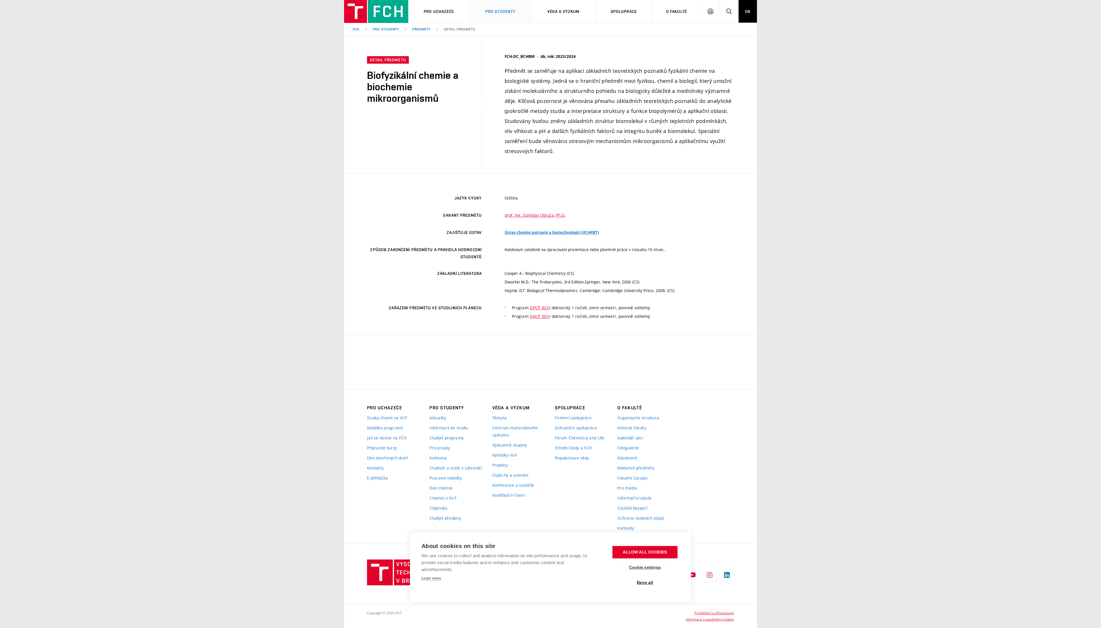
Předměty (421, 29)
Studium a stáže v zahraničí (456, 468)
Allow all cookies (645, 552)
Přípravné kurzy (382, 448)
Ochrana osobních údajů (640, 518)
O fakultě (676, 11)
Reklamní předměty (636, 468)
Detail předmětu (459, 29)
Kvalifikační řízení (508, 495)
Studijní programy (447, 438)
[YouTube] (692, 575)
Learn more (431, 578)
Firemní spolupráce (573, 417)
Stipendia (438, 508)
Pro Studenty (500, 11)
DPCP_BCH (540, 307)
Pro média (627, 488)
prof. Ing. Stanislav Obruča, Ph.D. (535, 215)
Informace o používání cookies (710, 619)
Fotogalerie (628, 448)
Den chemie (441, 488)
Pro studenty (386, 29)
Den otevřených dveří (387, 458)
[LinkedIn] (727, 575)
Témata (499, 417)
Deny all (645, 582)
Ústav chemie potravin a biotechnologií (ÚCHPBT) (552, 232)
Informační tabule (634, 498)
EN (747, 11)
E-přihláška (377, 478)
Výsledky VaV (504, 455)
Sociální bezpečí (632, 508)
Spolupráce (624, 11)
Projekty (500, 465)
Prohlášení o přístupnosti (714, 613)
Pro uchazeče (439, 11)
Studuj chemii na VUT (387, 417)
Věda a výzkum (563, 11)
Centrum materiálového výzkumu (515, 431)
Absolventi (627, 458)
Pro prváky (440, 448)
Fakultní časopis (632, 478)
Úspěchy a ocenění (510, 475)
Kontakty (375, 468)
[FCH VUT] (376, 11)
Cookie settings (645, 567)
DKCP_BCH (540, 316)
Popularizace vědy (572, 458)
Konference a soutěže (513, 485)
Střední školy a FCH (573, 448)
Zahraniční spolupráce (576, 428)
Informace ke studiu (449, 428)
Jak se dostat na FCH (387, 438)
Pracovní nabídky (446, 478)
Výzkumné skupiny (509, 445)
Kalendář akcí (630, 438)
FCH (356, 29)
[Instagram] (709, 575)
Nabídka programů (385, 428)
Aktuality (438, 417)
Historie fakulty (631, 428)
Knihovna (438, 458)
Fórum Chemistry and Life (580, 438)
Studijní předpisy (445, 518)
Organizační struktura (638, 417)
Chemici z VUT (443, 498)
